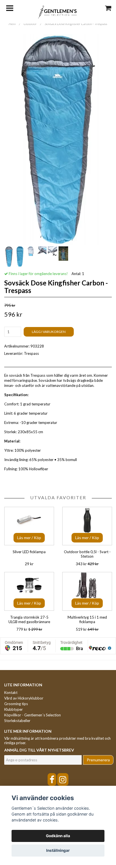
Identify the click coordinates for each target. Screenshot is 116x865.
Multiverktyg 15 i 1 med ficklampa (87, 619)
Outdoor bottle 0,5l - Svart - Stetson (87, 554)
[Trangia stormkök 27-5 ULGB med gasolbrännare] (29, 591)
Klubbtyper (13, 709)
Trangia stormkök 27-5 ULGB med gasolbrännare (29, 619)
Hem (14, 24)
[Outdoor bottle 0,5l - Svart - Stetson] (87, 526)
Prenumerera (98, 759)
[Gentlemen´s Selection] (58, 11)
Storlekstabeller (17, 720)
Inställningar (58, 850)
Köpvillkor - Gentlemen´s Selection (32, 715)
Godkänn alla (58, 836)
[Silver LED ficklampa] (29, 526)
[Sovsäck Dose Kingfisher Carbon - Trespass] (58, 139)
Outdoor (32, 24)
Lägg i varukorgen (49, 332)
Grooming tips (16, 703)
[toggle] (12, 7)
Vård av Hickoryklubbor (23, 698)
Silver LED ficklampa (29, 552)
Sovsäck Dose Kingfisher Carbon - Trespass (76, 24)
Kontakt (10, 692)
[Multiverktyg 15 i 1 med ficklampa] (87, 591)
